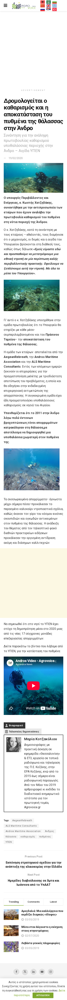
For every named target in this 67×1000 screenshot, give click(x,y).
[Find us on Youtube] (42, 972)
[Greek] (54, 5)
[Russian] (42, 9)
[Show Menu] (5, 5)
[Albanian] (42, 1)
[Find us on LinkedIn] (33, 972)
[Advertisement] (33, 48)
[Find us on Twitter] (25, 972)
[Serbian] (48, 9)
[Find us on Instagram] (51, 972)
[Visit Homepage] (24, 5)
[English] (48, 5)
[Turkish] (54, 9)
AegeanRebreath (22, 820)
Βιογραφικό (16, 725)
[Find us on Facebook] (16, 972)
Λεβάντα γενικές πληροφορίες (40, 943)
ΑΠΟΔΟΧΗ (43, 995)
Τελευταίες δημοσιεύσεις (24, 731)
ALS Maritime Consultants (21, 826)
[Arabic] (48, 1)
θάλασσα (11, 836)
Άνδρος (49, 831)
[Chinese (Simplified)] (42, 5)
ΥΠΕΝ (9, 842)
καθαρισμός (28, 836)
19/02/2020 (16, 158)
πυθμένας (45, 836)
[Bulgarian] (54, 1)
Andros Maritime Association (23, 831)
